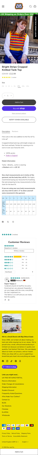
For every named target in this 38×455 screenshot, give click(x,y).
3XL (23, 86)
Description (6, 131)
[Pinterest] (16, 361)
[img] (15, 278)
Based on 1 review (10, 248)
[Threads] (20, 361)
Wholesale (6, 415)
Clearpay (5, 409)
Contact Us (6, 400)
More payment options (19, 113)
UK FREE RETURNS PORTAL (12, 378)
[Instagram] (7, 361)
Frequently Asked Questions (12, 393)
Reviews (15, 131)
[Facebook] (3, 361)
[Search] (30, 7)
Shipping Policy (26, 433)
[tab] (7, 131)
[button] (7, 235)
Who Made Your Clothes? (11, 396)
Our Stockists (6, 406)
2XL (18, 86)
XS (3, 86)
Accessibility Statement (20, 436)
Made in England (11, 155)
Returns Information (9, 381)
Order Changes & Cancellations (13, 384)
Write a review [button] (19, 251)
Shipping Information (9, 387)
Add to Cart (19, 452)
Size (3, 83)
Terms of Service (7, 436)
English (24, 442)
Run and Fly (11, 447)
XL (15, 86)
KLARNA (5, 412)
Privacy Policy (6, 433)
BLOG (4, 403)
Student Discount (8, 390)
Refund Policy (16, 433)
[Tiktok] (11, 361)
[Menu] (3, 6)
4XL (27, 86)
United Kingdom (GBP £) (9, 442)
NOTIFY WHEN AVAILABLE (19, 120)
